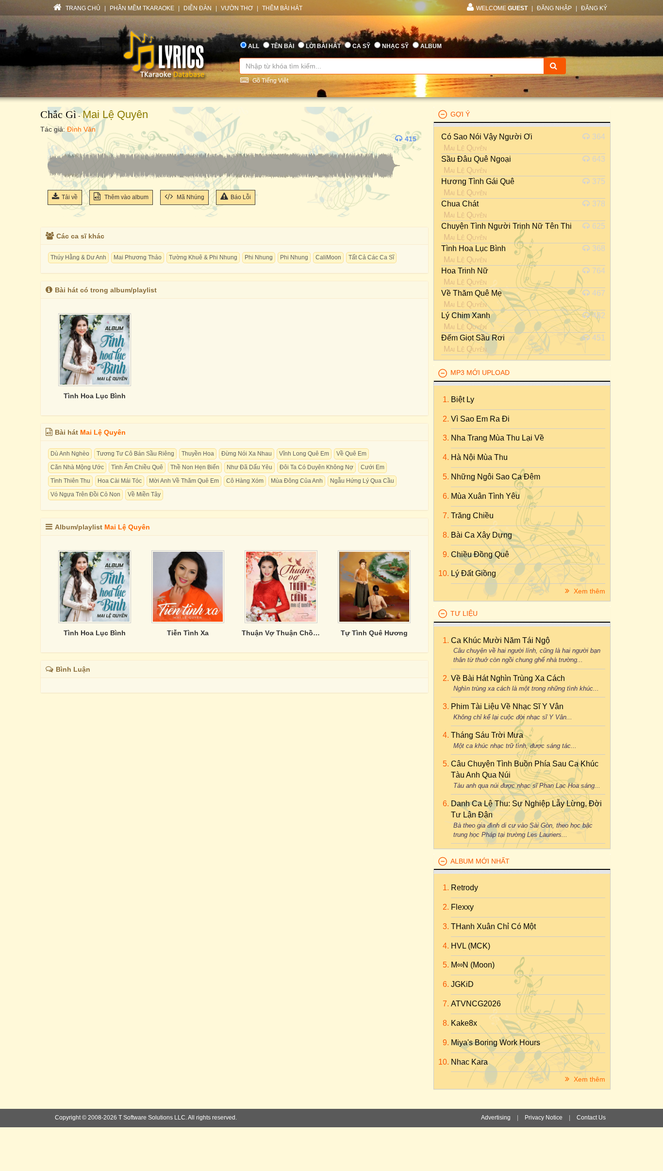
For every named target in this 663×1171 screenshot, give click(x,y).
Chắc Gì (58, 114)
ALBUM (431, 46)
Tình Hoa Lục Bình (95, 396)
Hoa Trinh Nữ (464, 271)
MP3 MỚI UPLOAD (480, 372)
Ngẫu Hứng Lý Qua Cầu (362, 480)
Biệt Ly (462, 399)
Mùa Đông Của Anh (297, 480)
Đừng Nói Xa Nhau (246, 453)
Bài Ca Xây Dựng (481, 535)
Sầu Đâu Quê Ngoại (476, 159)
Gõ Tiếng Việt (269, 80)
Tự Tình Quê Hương (374, 633)
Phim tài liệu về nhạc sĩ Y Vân (507, 706)
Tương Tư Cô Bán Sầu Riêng (135, 453)
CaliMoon (328, 257)
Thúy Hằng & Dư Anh (78, 257)
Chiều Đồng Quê (480, 554)
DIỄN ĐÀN (197, 8)
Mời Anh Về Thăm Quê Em (184, 480)
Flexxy (462, 907)
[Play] (57, 139)
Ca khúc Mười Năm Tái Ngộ (500, 640)
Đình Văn (81, 129)
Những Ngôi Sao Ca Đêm (495, 477)
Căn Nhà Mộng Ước (77, 467)
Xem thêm (588, 591)
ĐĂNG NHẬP (554, 8)
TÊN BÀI (282, 46)
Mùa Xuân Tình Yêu (485, 496)
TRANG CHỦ (82, 8)
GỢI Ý (460, 114)
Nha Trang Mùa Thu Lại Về (497, 438)
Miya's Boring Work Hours (495, 1042)
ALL (253, 46)
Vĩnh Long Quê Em (304, 453)
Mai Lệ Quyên (115, 114)
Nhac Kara (469, 1062)
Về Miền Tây (144, 494)
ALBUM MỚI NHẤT (480, 861)
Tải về (70, 197)
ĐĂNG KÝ (594, 8)
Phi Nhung (259, 257)
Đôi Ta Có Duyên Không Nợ (316, 467)
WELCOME (502, 8)
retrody (464, 887)
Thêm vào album (126, 197)
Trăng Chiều (472, 515)
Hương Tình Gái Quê (477, 181)
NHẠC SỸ (395, 46)
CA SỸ (361, 46)
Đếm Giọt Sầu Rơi (473, 338)
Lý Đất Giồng (473, 573)
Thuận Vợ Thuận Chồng (281, 633)
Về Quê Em (351, 453)
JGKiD (462, 984)
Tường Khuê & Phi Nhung (203, 257)
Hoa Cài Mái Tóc (120, 480)
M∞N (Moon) (473, 965)
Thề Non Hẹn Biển (194, 467)
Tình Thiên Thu (70, 480)
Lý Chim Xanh (465, 315)
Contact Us (591, 1117)
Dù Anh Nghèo (69, 453)
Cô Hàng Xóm (245, 480)
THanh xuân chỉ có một (493, 926)
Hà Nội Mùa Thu (479, 457)
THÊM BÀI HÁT (282, 8)
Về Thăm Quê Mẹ (471, 293)
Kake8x (464, 1023)
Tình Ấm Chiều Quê (137, 467)
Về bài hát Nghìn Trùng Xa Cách (508, 678)
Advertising (496, 1117)
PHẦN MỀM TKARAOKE (142, 8)
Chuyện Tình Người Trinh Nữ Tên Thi (506, 226)
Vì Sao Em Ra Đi (480, 419)
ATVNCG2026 (476, 1004)
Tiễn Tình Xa (188, 633)
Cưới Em (372, 467)
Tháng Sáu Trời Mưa (487, 735)
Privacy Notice (544, 1117)
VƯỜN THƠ (237, 8)
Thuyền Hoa (198, 453)
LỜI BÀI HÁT (323, 46)
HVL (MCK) (470, 946)
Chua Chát (460, 204)
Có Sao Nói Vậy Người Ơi (486, 137)
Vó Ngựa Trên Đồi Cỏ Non (85, 494)
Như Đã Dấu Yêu (249, 467)
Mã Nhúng (189, 197)
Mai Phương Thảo (138, 257)
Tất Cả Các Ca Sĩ (371, 257)
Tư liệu (464, 613)
